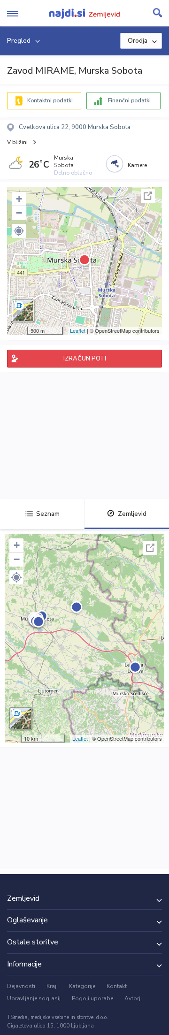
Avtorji (133, 998)
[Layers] (23, 310)
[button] (19, 231)
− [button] (19, 213)
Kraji (52, 986)
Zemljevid (132, 513)
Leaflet (77, 330)
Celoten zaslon (148, 196)
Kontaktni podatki (50, 100)
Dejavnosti (21, 986)
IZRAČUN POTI (84, 358)
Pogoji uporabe (92, 998)
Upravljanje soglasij (34, 998)
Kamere (137, 165)
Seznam (48, 513)
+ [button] (19, 199)
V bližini (17, 142)
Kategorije (82, 986)
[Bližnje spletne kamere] (114, 163)
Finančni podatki (129, 100)
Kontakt (117, 986)
